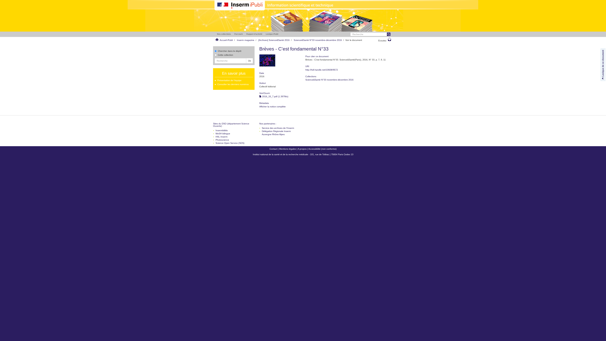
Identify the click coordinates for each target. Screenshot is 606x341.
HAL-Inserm (222, 136)
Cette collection (225, 55)
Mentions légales (287, 149)
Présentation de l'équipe (229, 80)
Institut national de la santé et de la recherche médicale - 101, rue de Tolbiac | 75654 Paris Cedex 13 (303, 154)
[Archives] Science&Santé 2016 (274, 40)
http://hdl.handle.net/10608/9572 (321, 70)
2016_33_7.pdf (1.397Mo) (274, 96)
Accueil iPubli (226, 40)
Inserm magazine (245, 40)
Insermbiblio (222, 130)
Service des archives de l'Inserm (278, 128)
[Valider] (389, 34)
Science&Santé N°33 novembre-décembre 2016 (318, 40)
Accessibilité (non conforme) (322, 149)
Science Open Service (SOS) (230, 143)
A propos (302, 149)
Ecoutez (382, 40)
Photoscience (222, 140)
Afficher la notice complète (272, 106)
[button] (223, 34)
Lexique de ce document (603, 63)
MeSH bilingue (223, 133)
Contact (273, 149)
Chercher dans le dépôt (229, 51)
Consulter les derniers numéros (233, 84)
